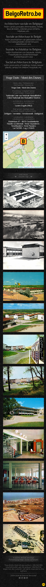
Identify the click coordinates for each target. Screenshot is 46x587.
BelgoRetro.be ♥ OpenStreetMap (33, 167)
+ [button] (6, 134)
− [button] (6, 138)
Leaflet (21, 167)
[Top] (43, 584)
